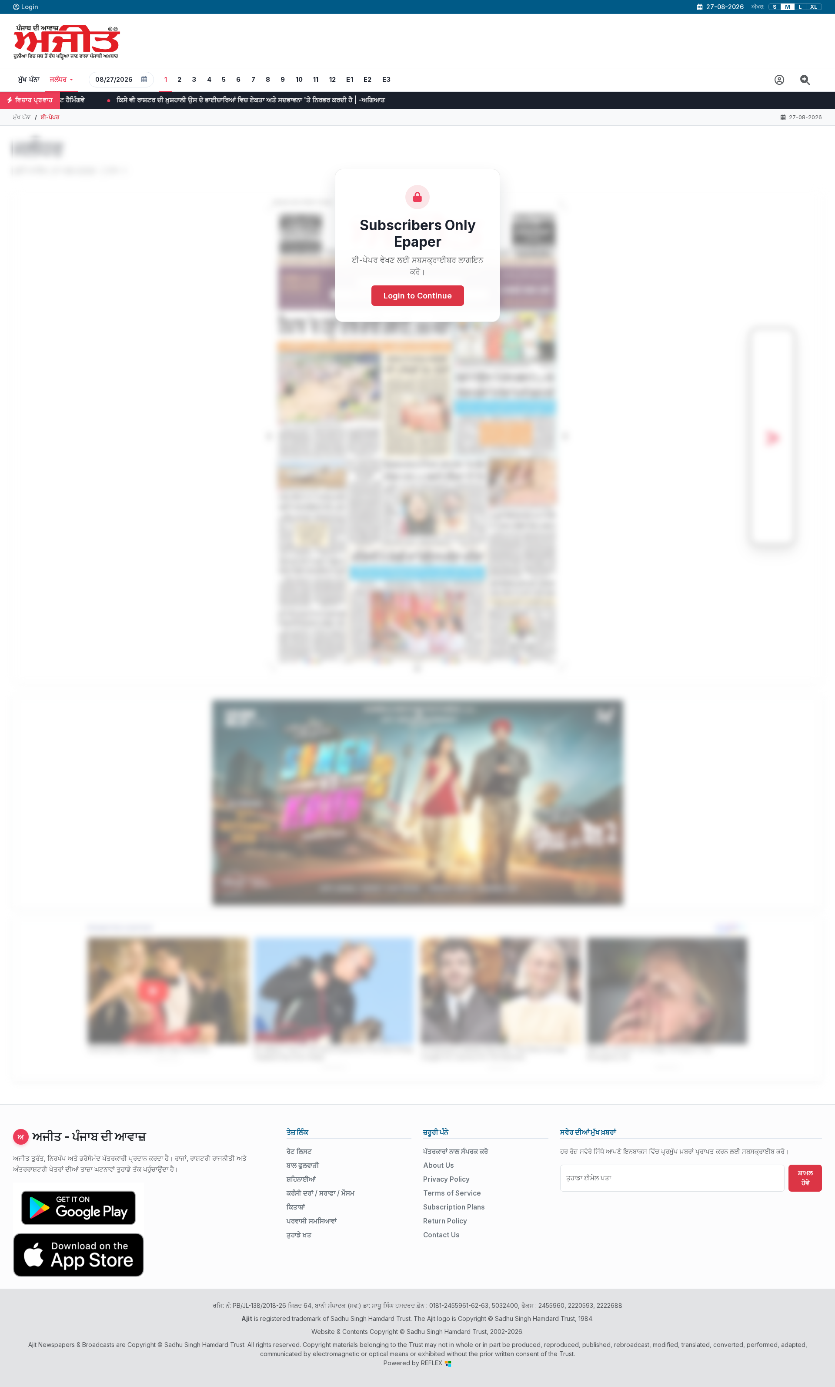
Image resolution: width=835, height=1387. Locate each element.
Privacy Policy (446, 1179)
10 (299, 80)
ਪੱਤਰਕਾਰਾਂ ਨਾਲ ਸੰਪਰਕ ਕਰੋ (455, 1151)
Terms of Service (452, 1193)
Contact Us (441, 1235)
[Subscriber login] (779, 80)
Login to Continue (418, 295)
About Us (438, 1165)
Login (29, 6)
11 (316, 80)
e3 (386, 80)
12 (332, 80)
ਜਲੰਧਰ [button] (58, 80)
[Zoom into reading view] (805, 80)
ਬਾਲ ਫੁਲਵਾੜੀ (303, 1165)
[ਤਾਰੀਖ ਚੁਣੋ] (144, 79)
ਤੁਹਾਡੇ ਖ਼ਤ (299, 1235)
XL (814, 6)
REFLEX (432, 1363)
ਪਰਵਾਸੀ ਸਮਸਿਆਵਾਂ (312, 1221)
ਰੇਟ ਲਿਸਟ (299, 1151)
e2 (368, 80)
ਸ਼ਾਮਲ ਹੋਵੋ (805, 1178)
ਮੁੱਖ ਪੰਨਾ (29, 80)
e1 (349, 80)
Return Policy (445, 1221)
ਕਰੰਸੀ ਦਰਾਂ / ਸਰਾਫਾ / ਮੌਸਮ (320, 1193)
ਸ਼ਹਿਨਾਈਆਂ (301, 1179)
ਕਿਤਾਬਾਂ (296, 1207)
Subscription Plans (454, 1207)
